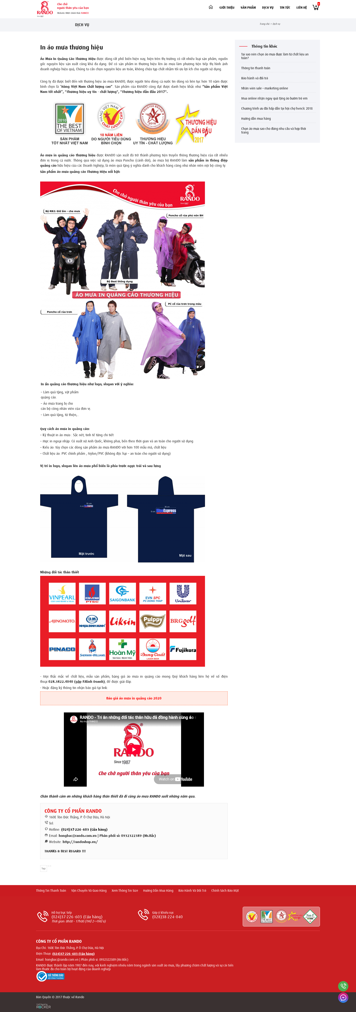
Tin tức (285, 7)
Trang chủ (264, 23)
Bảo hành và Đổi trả (254, 78)
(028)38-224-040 (167, 917)
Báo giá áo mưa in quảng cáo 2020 (134, 698)
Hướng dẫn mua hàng (256, 119)
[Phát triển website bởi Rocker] (43, 1002)
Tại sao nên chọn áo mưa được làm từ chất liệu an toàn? (275, 56)
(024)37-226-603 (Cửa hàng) (84, 830)
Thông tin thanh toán (255, 68)
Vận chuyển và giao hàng (89, 891)
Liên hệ (301, 7)
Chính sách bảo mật (225, 891)
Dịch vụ (268, 7)
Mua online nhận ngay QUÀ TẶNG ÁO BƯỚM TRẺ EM (274, 98)
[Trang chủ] (210, 7)
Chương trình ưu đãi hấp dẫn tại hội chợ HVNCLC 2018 (277, 108)
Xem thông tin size (125, 891)
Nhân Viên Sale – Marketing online (264, 88)
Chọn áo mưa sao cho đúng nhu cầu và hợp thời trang (273, 130)
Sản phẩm (248, 7)
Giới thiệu (226, 7)
